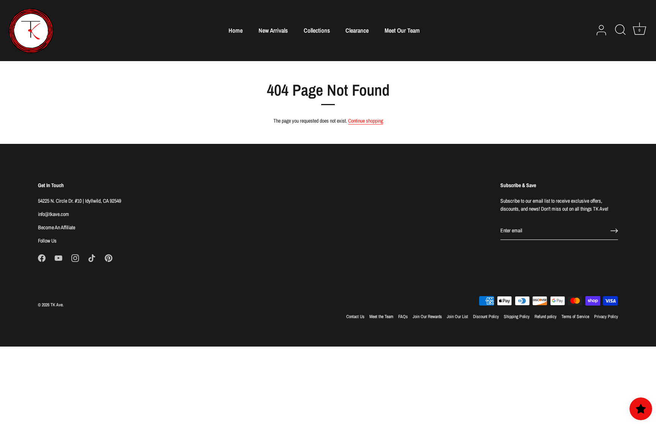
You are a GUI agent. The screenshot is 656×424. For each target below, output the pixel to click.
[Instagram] (75, 257)
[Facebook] (42, 257)
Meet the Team (381, 317)
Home (236, 30)
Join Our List (457, 317)
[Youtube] (58, 257)
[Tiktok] (92, 257)
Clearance (357, 30)
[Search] (620, 30)
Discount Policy (486, 317)
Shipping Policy (517, 317)
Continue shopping (365, 120)
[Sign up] (614, 231)
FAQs (403, 317)
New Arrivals (273, 30)
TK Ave (56, 305)
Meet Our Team (402, 30)
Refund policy (546, 317)
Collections (317, 30)
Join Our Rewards (427, 317)
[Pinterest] (108, 257)
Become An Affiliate (56, 227)
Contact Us (355, 317)
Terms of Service (575, 317)
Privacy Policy (606, 317)
